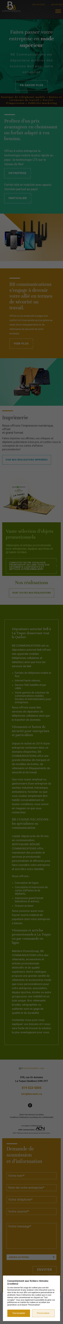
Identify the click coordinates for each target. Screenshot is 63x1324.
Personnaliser (43, 1313)
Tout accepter (18, 1313)
